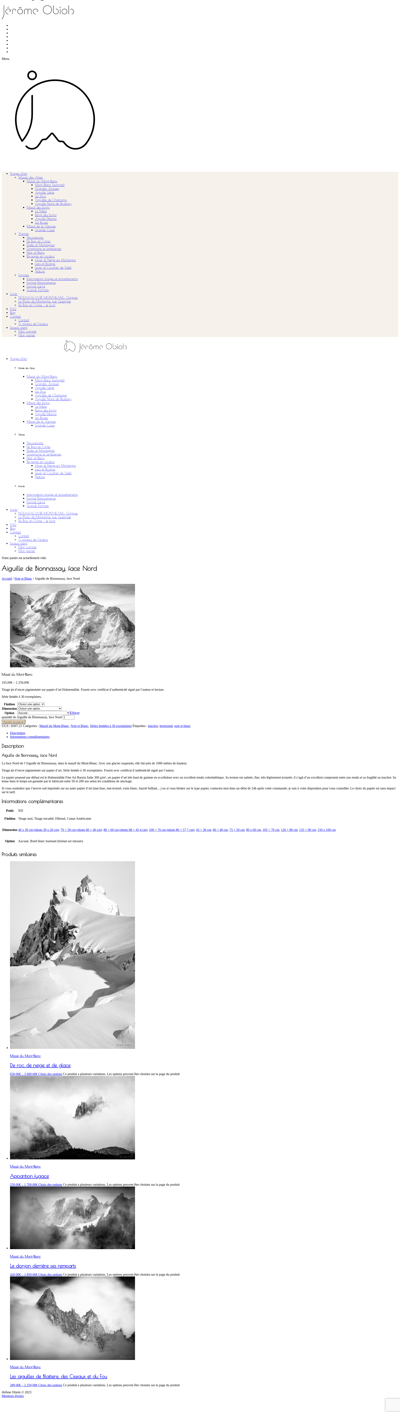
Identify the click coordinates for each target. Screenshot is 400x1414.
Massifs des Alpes (30, 177)
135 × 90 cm (307, 830)
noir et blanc (182, 726)
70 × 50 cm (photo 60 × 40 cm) (81, 830)
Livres (13, 294)
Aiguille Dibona (45, 219)
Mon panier (26, 335)
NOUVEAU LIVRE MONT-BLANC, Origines (48, 297)
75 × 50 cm (236, 830)
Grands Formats (38, 290)
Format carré (36, 286)
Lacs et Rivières (45, 264)
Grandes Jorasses (47, 189)
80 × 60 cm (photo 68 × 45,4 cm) (125, 830)
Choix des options (50, 1074)
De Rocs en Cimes (38, 241)
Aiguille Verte (44, 192)
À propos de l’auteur (33, 324)
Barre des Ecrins (45, 215)
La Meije (41, 211)
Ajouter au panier (13, 721)
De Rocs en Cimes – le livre (36, 305)
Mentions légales (13, 1396)
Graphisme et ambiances (44, 249)
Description (17, 733)
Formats (23, 275)
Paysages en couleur (41, 256)
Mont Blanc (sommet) (50, 185)
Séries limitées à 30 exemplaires (111, 726)
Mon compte (27, 331)
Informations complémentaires (30, 737)
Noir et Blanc (36, 252)
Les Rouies (41, 222)
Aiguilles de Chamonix (51, 200)
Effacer (75, 713)
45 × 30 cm (203, 830)
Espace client (18, 328)
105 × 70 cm (270, 830)
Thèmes (23, 234)
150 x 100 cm (327, 830)
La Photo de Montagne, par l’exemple (44, 301)
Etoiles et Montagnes (41, 245)
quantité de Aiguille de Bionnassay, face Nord (32, 717)
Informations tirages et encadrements (52, 279)
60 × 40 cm (220, 830)
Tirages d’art (18, 173)
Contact (15, 316)
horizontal (166, 726)
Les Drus (40, 196)
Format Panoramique (41, 282)
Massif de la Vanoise (41, 226)
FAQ (13, 309)
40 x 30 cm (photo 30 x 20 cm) (38, 830)
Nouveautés (35, 237)
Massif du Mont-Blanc (42, 181)
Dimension (9, 708)
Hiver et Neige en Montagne (55, 260)
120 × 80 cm (289, 830)
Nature (40, 271)
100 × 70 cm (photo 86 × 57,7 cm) (171, 830)
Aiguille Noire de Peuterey (53, 204)
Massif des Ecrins (38, 207)
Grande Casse (45, 230)
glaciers (153, 726)
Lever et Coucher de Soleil (53, 267)
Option (9, 713)
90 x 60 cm (253, 830)
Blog (12, 312)
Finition (9, 704)
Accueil (7, 578)
